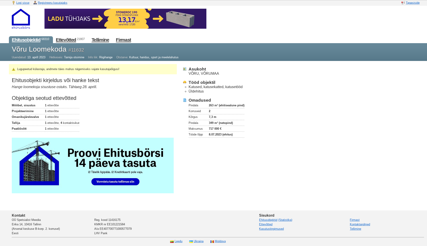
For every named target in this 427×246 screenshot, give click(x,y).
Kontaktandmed (360, 224)
